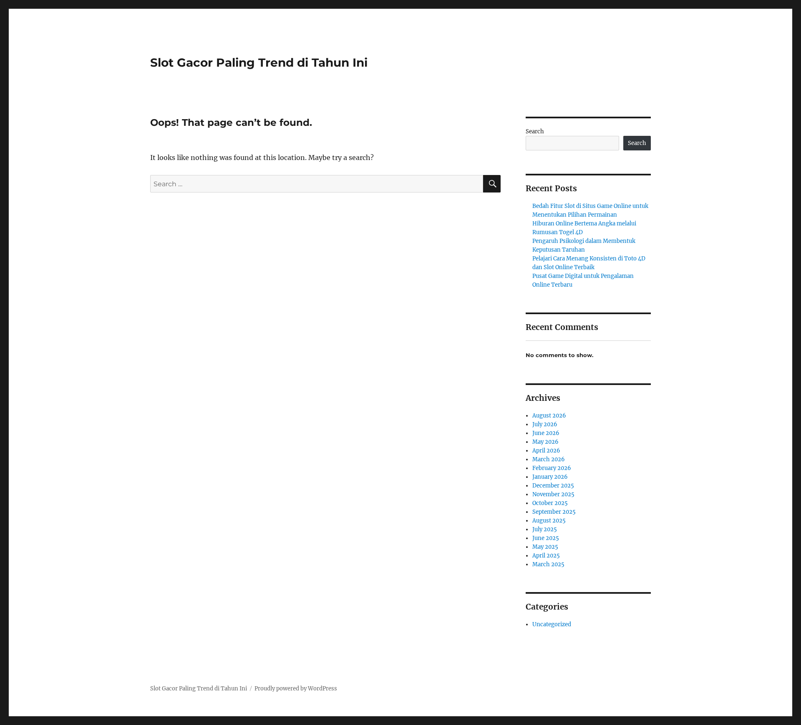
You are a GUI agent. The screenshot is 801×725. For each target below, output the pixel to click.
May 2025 (545, 546)
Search (535, 131)
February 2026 (551, 468)
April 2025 (546, 555)
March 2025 (548, 564)
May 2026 (545, 441)
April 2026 (546, 450)
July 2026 (544, 424)
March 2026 (548, 459)
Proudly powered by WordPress (295, 688)
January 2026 (550, 476)
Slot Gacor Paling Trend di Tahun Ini (259, 62)
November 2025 (553, 494)
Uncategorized (551, 624)
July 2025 (544, 529)
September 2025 (554, 511)
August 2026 (549, 415)
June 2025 (545, 538)
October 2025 (550, 503)
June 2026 (545, 433)
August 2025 (549, 520)
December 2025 (553, 485)
